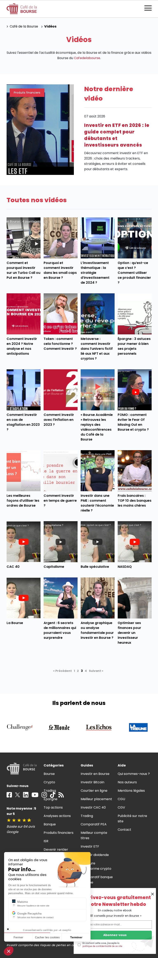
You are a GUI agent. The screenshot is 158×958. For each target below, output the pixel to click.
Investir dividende (95, 854)
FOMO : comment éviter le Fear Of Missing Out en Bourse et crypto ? (133, 422)
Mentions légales (131, 790)
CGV (121, 807)
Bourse (49, 773)
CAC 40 (13, 566)
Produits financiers (59, 832)
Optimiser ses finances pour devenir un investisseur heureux (129, 633)
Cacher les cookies (47, 937)
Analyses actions (57, 815)
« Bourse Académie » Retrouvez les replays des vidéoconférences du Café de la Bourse (97, 427)
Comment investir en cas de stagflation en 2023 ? (23, 422)
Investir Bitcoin (92, 782)
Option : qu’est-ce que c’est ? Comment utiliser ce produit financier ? (134, 272)
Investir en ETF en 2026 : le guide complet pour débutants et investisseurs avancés (116, 135)
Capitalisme (54, 566)
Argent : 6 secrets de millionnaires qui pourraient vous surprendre (60, 630)
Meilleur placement (96, 799)
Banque (50, 824)
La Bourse (15, 623)
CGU (121, 799)
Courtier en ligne (94, 790)
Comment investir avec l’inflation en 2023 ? (59, 419)
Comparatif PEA (94, 824)
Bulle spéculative (95, 566)
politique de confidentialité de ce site (102, 946)
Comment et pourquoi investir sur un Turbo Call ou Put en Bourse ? (24, 270)
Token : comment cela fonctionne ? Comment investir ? (60, 343)
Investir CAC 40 (93, 807)
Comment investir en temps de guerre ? (60, 500)
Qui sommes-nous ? (134, 773)
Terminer (76, 937)
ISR (46, 841)
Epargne (50, 799)
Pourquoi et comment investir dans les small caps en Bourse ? (60, 270)
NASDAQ (125, 566)
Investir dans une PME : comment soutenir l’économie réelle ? (97, 503)
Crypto (49, 782)
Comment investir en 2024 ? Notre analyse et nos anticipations (22, 346)
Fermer (18, 937)
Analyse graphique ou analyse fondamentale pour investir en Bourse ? (97, 630)
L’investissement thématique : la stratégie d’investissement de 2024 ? (95, 272)
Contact (124, 829)
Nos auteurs (127, 782)
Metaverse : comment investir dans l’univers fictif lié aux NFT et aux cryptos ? (97, 348)
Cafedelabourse (87, 58)
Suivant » (96, 671)
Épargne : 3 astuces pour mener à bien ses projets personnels (134, 346)
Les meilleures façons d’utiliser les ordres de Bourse (23, 500)
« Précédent (62, 671)
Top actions (53, 807)
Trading (50, 790)
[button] (9, 951)
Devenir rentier (56, 849)
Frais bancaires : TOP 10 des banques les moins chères (135, 500)
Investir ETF (90, 846)
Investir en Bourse (95, 773)
